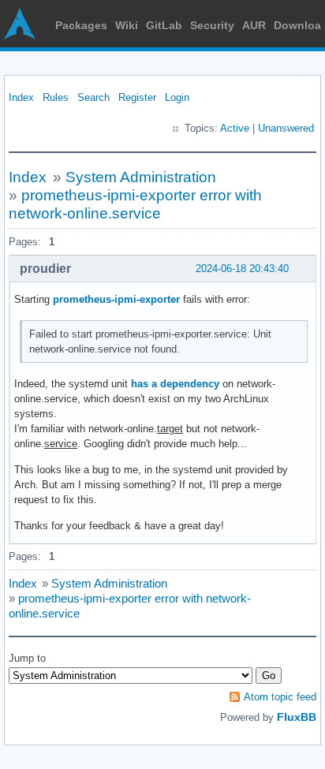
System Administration (140, 177)
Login (177, 97)
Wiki (126, 25)
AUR (254, 25)
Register (137, 97)
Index (21, 97)
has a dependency (175, 384)
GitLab (164, 25)
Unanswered (286, 128)
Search (93, 97)
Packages (81, 25)
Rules (56, 97)
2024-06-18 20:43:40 (242, 268)
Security (212, 25)
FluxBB (296, 717)
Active (234, 128)
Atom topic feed (280, 697)
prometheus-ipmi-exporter (116, 299)
